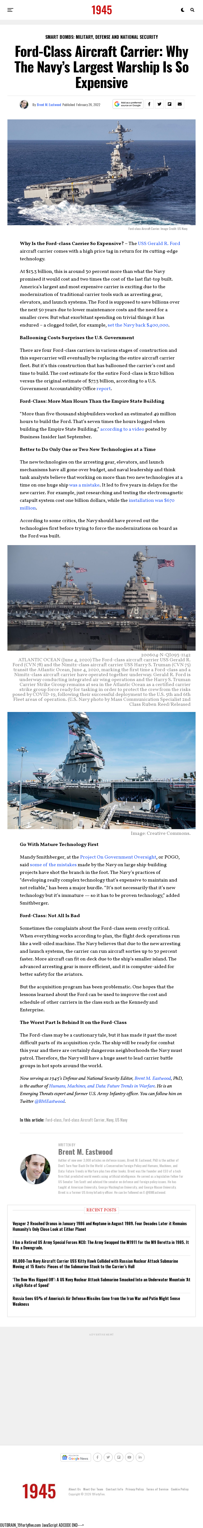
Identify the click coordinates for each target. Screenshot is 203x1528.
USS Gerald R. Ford (159, 243)
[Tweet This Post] (159, 104)
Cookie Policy (179, 1489)
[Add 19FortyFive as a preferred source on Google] (128, 104)
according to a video (122, 429)
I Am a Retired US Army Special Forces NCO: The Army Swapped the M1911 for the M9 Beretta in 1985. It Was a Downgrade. (101, 1245)
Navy (109, 1120)
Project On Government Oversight (118, 857)
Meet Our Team (93, 1489)
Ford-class (54, 1120)
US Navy (121, 1120)
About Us (75, 1489)
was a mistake (84, 485)
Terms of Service (157, 1489)
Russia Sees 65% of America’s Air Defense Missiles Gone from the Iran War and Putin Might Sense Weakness (96, 1301)
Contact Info (114, 1489)
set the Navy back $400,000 (138, 325)
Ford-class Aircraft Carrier (84, 1120)
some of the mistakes (53, 865)
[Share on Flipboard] (169, 104)
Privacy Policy (135, 1489)
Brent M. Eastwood (49, 104)
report (104, 388)
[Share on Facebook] (149, 104)
